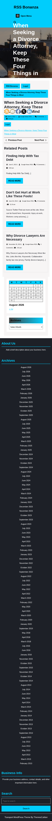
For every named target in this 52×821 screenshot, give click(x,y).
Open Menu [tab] (26, 16)
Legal (25, 86)
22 (36, 294)
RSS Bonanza (26, 7)
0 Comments (40, 164)
